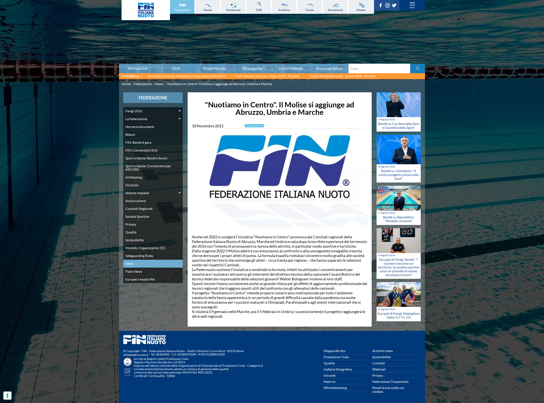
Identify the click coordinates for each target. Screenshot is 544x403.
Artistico (284, 9)
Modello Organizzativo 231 (145, 248)
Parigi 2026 (133, 111)
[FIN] (146, 10)
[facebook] (381, 6)
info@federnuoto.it (136, 355)
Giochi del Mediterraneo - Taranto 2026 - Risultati (342, 76)
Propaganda (253, 68)
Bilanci (92, 23)
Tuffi (259, 9)
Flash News (133, 271)
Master (361, 9)
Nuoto (208, 9)
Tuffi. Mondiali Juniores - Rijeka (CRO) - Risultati (267, 76)
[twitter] (395, 6)
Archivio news (382, 351)
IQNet (171, 376)
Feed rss (330, 381)
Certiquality (157, 376)
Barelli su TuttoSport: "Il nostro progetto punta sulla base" (398, 174)
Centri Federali (291, 68)
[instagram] (388, 6)
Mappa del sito (334, 351)
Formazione (138, 68)
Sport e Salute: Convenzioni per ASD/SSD (92, 41)
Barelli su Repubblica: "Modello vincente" (398, 219)
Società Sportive (137, 216)
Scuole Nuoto (214, 68)
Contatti (378, 363)
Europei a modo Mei (140, 279)
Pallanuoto (233, 9)
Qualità (130, 232)
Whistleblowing (335, 388)
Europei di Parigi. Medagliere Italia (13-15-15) (398, 315)
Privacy (130, 224)
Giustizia (92, 51)
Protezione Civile (336, 357)
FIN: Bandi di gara (92, 27)
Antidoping (92, 46)
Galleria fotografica (338, 369)
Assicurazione (92, 60)
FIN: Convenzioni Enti (92, 32)
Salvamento (335, 9)
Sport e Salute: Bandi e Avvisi (92, 37)
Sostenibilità (134, 240)
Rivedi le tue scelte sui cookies (388, 389)
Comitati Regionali (139, 208)
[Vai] (417, 68)
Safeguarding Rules (139, 256)
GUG (176, 68)
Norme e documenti (139, 127)
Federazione (182, 9)
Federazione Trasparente (390, 381)
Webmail (378, 369)
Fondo (310, 9)
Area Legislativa (329, 68)
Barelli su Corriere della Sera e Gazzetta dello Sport (398, 125)
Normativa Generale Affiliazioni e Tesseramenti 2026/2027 (186, 76)
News (129, 263)
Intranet (330, 375)
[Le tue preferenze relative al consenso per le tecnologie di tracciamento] (7, 396)
